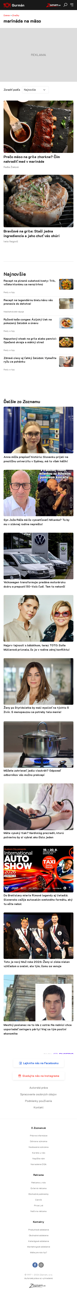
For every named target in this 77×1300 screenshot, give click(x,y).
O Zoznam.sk (38, 1128)
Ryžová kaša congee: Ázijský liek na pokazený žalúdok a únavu (28, 321)
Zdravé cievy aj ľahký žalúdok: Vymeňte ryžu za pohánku (30, 359)
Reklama (38, 1175)
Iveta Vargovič (11, 241)
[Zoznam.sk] (38, 1286)
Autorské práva (38, 1087)
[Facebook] (35, 1265)
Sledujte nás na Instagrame (40, 1076)
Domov (7, 15)
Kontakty (38, 1221)
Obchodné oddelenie (38, 1235)
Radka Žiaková (11, 166)
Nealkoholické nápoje (14, 311)
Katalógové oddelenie (38, 1241)
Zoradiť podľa (12, 89)
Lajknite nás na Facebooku (41, 1063)
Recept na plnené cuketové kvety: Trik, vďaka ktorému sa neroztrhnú (30, 282)
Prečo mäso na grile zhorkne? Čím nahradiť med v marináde (32, 159)
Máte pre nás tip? (38, 1252)
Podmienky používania (38, 1101)
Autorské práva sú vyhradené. (38, 1278)
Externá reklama (39, 1188)
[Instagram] (41, 1265)
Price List (38, 1205)
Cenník (38, 1199)
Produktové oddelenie (38, 1229)
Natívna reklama (38, 1211)
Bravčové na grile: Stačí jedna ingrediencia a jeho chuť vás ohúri (32, 233)
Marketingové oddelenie (38, 1246)
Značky (15, 15)
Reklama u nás (38, 1182)
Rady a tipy (9, 292)
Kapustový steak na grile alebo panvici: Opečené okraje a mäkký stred (30, 340)
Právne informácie (38, 1135)
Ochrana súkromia (38, 1141)
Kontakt (39, 1107)
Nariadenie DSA (38, 1164)
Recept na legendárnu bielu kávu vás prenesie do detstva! (28, 301)
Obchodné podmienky (38, 1193)
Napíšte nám (38, 1158)
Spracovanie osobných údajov (38, 1094)
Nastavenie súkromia (39, 1146)
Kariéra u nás (38, 1152)
